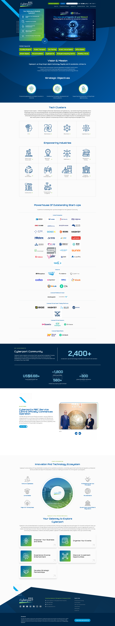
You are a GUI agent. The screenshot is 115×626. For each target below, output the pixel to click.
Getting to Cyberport (53, 3)
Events (62, 3)
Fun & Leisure (93, 6)
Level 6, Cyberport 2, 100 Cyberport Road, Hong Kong (56, 600)
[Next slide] (79, 433)
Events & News (77, 602)
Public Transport (39, 49)
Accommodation (37, 53)
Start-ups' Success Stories (80, 604)
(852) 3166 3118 (49, 604)
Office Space (80, 49)
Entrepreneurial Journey (79, 600)
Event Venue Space (66, 49)
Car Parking (52, 49)
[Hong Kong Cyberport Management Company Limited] (20, 5)
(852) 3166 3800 (50, 602)
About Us (56, 6)
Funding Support (25, 49)
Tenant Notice (77, 606)
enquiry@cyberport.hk (51, 606)
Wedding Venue (83, 53)
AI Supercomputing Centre (66, 53)
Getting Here (77, 608)
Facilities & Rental (81, 6)
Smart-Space (24, 53)
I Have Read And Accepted (82, 620)
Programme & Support (64, 6)
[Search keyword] (67, 3)
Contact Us (77, 610)
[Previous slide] (76, 433)
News (87, 6)
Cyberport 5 (73, 6)
